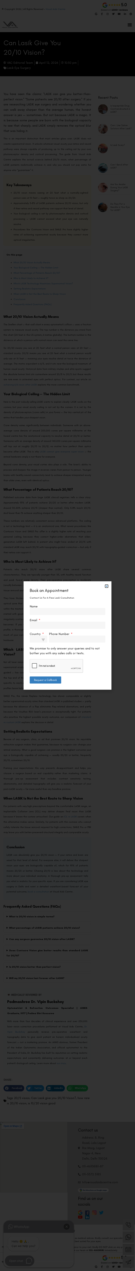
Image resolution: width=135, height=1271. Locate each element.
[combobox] (38, 639)
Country (35, 634)
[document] (67, 635)
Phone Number (59, 634)
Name (34, 606)
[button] (106, 586)
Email (34, 620)
